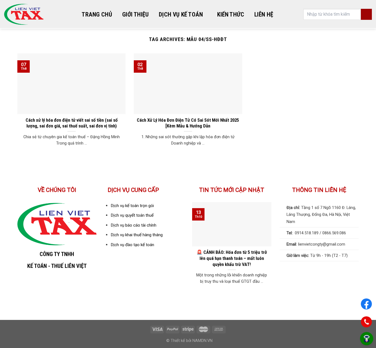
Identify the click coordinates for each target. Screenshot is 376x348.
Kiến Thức (230, 14)
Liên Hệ (263, 14)
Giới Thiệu (135, 14)
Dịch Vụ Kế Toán (181, 14)
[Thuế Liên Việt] (23, 14)
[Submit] (366, 14)
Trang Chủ (97, 14)
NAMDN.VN (202, 340)
